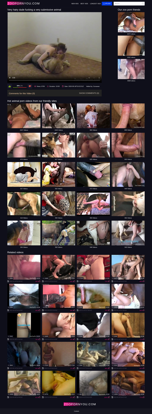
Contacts (76, 411)
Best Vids (84, 3)
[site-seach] (143, 3)
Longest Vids (95, 3)
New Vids (74, 3)
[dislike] (30, 86)
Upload (108, 3)
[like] (9, 86)
